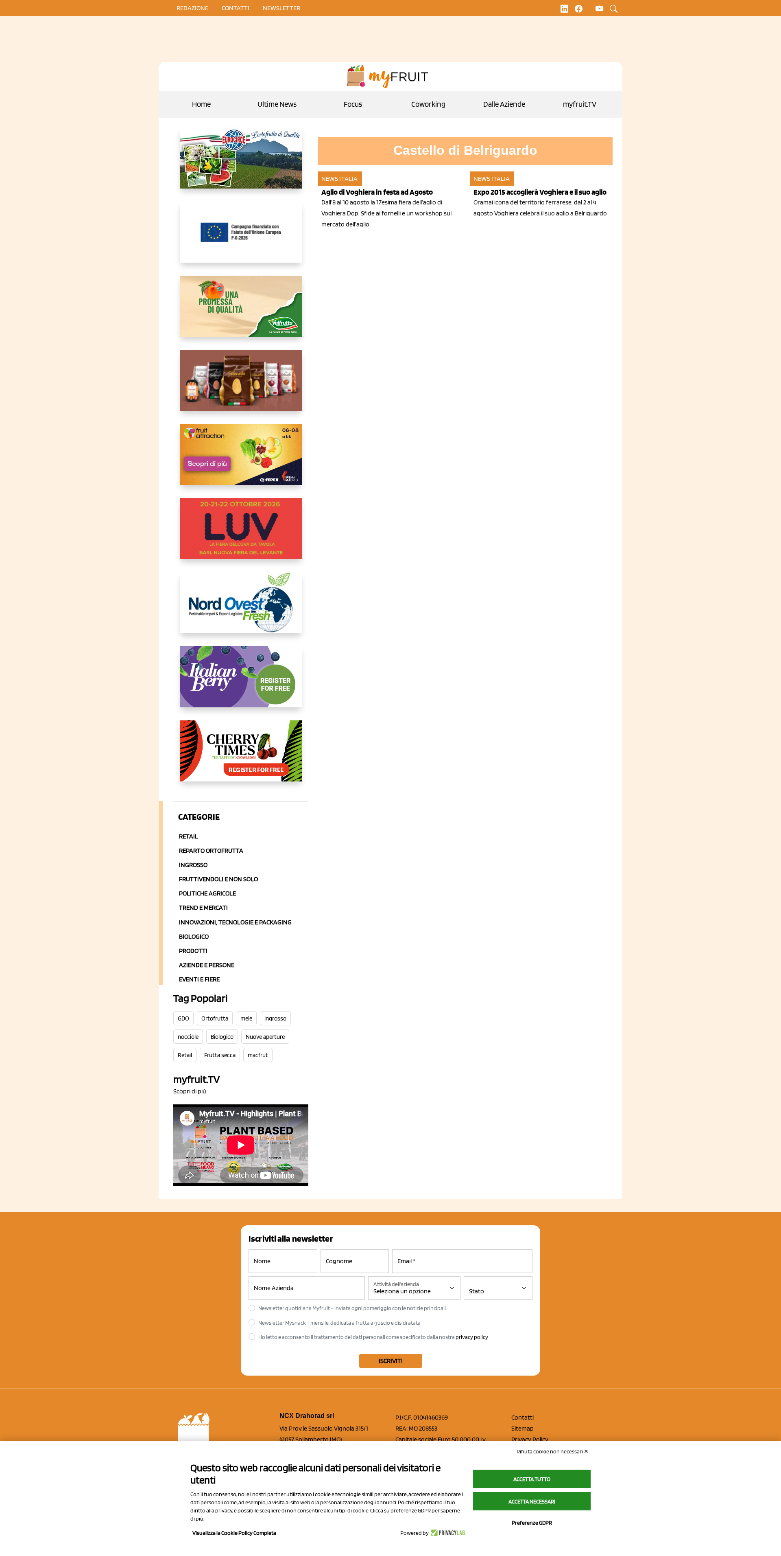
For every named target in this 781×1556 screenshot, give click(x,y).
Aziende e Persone (206, 965)
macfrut (258, 1055)
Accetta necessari (531, 1501)
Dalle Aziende (504, 104)
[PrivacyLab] (447, 1533)
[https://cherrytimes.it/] (240, 757)
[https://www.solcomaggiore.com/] (240, 239)
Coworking (428, 104)
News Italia (339, 178)
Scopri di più (189, 1091)
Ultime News (277, 104)
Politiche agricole (207, 893)
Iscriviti (391, 1361)
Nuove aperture (265, 1036)
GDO (183, 1018)
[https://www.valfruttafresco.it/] (240, 313)
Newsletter (281, 8)
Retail (188, 836)
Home (201, 104)
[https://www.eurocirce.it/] (240, 164)
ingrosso (275, 1018)
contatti (235, 8)
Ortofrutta (214, 1018)
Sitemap (522, 1428)
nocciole (188, 1036)
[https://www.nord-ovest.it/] (240, 609)
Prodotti (193, 951)
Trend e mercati (203, 907)
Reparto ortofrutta (211, 850)
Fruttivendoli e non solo (218, 879)
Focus (353, 104)
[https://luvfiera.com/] (240, 535)
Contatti (522, 1417)
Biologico (194, 936)
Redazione (192, 8)
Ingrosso (193, 865)
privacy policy (472, 1337)
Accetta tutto (531, 1479)
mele (246, 1018)
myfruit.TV (579, 104)
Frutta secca (220, 1055)
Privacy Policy (529, 1439)
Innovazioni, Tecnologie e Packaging (235, 922)
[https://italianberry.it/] (240, 683)
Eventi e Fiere (199, 979)
